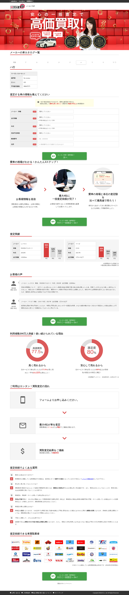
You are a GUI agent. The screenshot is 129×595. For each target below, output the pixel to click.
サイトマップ (59, 593)
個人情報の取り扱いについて (42, 593)
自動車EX (14, 1)
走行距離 (14, 118)
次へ (66, 156)
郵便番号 (14, 139)
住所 (12, 144)
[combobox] (78, 139)
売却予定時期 (15, 133)
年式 (12, 126)
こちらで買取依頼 (87, 479)
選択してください (45, 111)
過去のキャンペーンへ (64, 583)
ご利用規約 (26, 593)
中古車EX (22, 1)
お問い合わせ (16, 593)
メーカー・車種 (16, 111)
